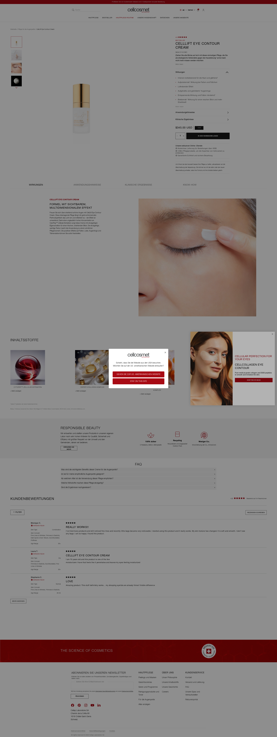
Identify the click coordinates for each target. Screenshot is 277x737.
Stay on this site (138, 381)
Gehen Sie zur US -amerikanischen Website (138, 374)
